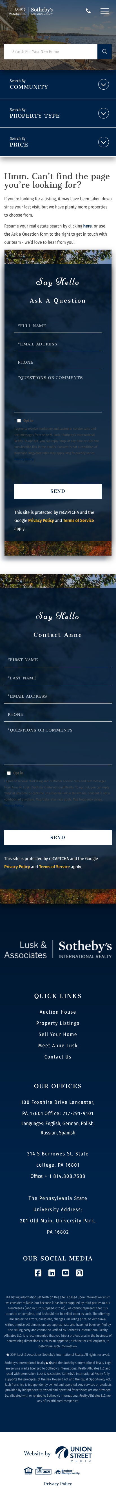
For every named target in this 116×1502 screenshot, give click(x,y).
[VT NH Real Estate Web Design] (58, 1454)
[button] (104, 51)
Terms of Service (78, 520)
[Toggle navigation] (105, 11)
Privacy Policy (24, 459)
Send (58, 491)
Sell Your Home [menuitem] (58, 1034)
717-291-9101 (88, 11)
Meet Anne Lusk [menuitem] (58, 1046)
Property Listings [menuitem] (58, 1023)
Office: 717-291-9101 (69, 1113)
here (87, 226)
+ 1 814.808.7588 (65, 1176)
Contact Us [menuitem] (58, 1057)
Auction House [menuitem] (58, 1012)
